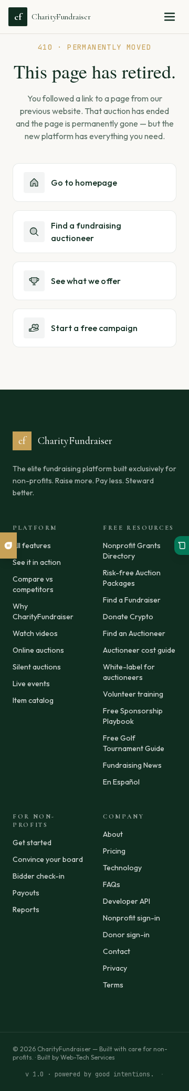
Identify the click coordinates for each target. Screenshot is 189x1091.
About (113, 834)
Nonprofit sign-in (131, 918)
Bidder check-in (39, 876)
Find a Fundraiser (132, 600)
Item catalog (33, 700)
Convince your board (48, 859)
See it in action (37, 562)
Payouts (26, 892)
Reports (26, 909)
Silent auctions (37, 667)
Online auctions (38, 650)
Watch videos (35, 633)
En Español (121, 782)
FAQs (111, 884)
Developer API (126, 901)
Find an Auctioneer (134, 633)
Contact (116, 951)
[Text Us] (181, 545)
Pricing (114, 851)
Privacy (115, 968)
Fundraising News (132, 765)
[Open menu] (170, 17)
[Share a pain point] (8, 545)
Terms (113, 985)
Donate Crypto (128, 616)
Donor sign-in (126, 934)
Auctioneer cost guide (139, 650)
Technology (122, 867)
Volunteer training (133, 694)
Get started (32, 842)
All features (32, 545)
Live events (31, 683)
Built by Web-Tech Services (76, 1057)
